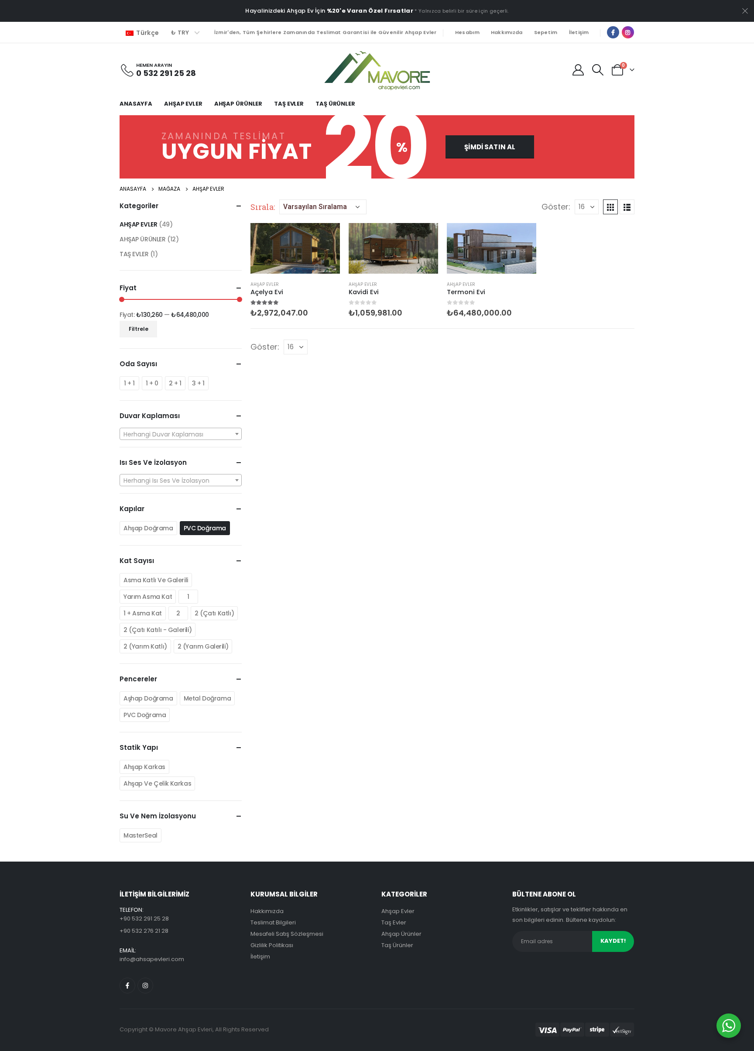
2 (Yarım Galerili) (203, 646)
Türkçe (147, 32)
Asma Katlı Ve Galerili (155, 580)
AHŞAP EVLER (183, 104)
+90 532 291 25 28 (144, 918)
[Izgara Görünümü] (610, 206)
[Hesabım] (578, 70)
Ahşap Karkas (144, 766)
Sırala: (262, 207)
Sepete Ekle (325, 237)
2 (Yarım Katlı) (145, 646)
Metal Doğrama (207, 698)
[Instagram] (628, 32)
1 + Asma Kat (142, 613)
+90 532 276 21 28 (144, 931)
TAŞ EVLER (289, 104)
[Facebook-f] (127, 985)
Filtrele (138, 329)
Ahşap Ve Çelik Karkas (157, 783)
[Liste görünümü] (627, 206)
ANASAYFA (136, 104)
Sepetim (546, 32)
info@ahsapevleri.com (152, 959)
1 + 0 (152, 383)
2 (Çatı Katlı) (214, 613)
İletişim (579, 32)
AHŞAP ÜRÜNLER (238, 104)
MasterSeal (140, 835)
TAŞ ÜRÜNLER (335, 104)
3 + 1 (198, 383)
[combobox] (181, 434)
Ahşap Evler (398, 911)
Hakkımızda (507, 32)
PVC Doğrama (205, 528)
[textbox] (180, 434)
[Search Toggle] (598, 70)
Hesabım (467, 32)
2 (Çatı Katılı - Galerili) (157, 629)
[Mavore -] (377, 70)
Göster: (556, 207)
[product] (295, 248)
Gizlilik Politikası (271, 945)
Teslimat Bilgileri (273, 922)
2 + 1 (175, 383)
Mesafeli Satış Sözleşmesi (286, 934)
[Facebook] (613, 32)
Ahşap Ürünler (401, 934)
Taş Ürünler (397, 945)
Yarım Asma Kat (147, 596)
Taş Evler (393, 922)
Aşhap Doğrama (148, 698)
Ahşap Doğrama (148, 528)
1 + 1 (129, 383)
